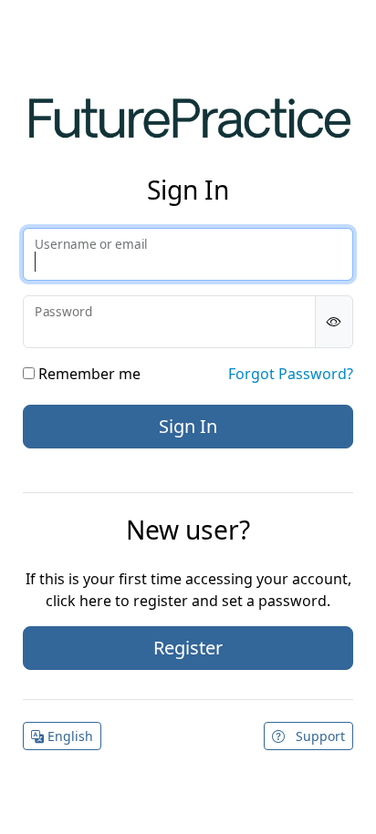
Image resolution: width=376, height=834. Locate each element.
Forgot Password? (290, 374)
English (68, 736)
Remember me (88, 374)
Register (188, 647)
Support (318, 736)
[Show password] (334, 321)
